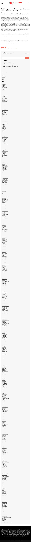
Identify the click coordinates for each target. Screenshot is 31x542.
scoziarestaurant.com (4, 503)
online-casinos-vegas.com (5, 180)
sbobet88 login (10, 534)
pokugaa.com (3, 350)
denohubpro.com (4, 271)
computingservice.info (4, 257)
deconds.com (3, 521)
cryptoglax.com (4, 393)
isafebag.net (3, 117)
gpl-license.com (4, 463)
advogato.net (3, 116)
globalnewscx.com (4, 266)
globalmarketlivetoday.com (5, 462)
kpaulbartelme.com (4, 307)
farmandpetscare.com (4, 256)
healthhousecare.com (4, 465)
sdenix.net (3, 113)
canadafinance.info (4, 157)
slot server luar (3, 530)
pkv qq (2, 529)
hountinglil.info (3, 219)
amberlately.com (4, 373)
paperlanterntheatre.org (5, 434)
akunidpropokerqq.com (5, 415)
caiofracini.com (4, 258)
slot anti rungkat (23, 530)
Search (3, 56)
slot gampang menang (13, 536)
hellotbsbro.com (4, 255)
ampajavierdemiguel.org (5, 371)
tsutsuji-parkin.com (4, 426)
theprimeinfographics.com (5, 310)
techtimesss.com (4, 102)
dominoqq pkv (27, 534)
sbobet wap (6, 530)
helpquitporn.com (4, 467)
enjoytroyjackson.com (4, 453)
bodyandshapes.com (4, 516)
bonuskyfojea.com (4, 326)
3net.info (3, 412)
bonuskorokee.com (4, 327)
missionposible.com (4, 179)
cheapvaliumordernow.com (5, 311)
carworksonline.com (4, 101)
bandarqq (3, 78)
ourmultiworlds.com (4, 87)
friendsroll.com (4, 408)
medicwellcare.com (4, 296)
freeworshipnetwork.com (5, 435)
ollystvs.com (3, 265)
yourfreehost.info (4, 397)
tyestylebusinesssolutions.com (5, 320)
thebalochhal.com (4, 368)
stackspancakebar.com (4, 165)
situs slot (27, 530)
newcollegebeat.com (4, 383)
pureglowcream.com (4, 143)
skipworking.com (4, 127)
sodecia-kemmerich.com (5, 313)
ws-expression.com (4, 488)
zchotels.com (3, 489)
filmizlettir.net (3, 86)
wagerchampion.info (4, 280)
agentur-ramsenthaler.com (5, 285)
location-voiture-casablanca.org (6, 306)
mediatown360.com (4, 177)
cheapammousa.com (4, 428)
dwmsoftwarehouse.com (5, 452)
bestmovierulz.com (4, 387)
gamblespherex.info (4, 284)
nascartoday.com (4, 481)
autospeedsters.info (4, 279)
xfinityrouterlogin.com (4, 181)
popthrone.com (4, 212)
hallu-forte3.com (4, 168)
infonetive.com (4, 153)
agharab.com (3, 427)
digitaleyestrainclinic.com (5, 178)
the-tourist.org (3, 115)
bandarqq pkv (8, 529)
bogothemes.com (4, 395)
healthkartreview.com (4, 466)
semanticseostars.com (4, 245)
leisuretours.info (4, 254)
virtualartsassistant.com (5, 309)
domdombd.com (4, 332)
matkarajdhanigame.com (5, 211)
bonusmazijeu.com (4, 325)
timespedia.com (4, 130)
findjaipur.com (3, 379)
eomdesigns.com (4, 286)
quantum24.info (4, 293)
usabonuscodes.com (4, 495)
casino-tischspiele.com (4, 123)
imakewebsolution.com (5, 214)
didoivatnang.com (4, 450)
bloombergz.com (4, 118)
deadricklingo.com (4, 282)
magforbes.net (3, 111)
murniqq (21, 534)
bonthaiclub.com (4, 401)
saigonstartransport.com (5, 151)
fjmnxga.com (3, 150)
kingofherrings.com (4, 138)
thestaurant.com (4, 322)
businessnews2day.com (5, 298)
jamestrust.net (3, 125)
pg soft (12, 530)
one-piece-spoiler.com (4, 273)
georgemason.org (4, 197)
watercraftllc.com (4, 436)
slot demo (25, 533)
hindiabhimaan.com (4, 185)
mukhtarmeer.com (4, 480)
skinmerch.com (4, 385)
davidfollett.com (4, 382)
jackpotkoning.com (4, 338)
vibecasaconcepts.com (4, 292)
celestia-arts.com (4, 90)
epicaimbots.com (4, 454)
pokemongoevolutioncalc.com (5, 346)
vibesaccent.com (4, 370)
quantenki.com (3, 294)
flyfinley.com (3, 217)
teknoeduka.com (4, 492)
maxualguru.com (4, 232)
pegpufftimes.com (4, 89)
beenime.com (3, 312)
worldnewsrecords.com (5, 299)
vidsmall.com (3, 297)
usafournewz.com (4, 367)
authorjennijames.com (4, 424)
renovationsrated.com (4, 502)
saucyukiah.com (4, 84)
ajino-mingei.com (4, 396)
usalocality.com (4, 366)
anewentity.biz (3, 140)
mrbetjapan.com (4, 139)
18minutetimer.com (4, 244)
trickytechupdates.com (4, 184)
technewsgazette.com (4, 136)
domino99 (4, 529)
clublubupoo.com (4, 324)
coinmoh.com (3, 447)
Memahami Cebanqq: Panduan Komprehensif (8, 62)
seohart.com (3, 504)
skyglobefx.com (4, 283)
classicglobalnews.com (4, 518)
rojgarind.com (3, 242)
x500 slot (28, 529)
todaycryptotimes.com (4, 494)
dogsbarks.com (4, 451)
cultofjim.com (3, 380)
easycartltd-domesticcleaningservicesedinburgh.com (8, 522)
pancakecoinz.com (4, 216)
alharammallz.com (4, 439)
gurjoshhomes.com (4, 399)
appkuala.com (3, 141)
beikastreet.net (4, 85)
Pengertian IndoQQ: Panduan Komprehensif (8, 63)
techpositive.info (4, 259)
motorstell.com (4, 104)
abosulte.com (3, 509)
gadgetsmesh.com (4, 252)
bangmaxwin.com (4, 152)
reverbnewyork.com (4, 384)
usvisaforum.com (4, 386)
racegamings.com (4, 348)
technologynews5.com (4, 491)
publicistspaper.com (4, 507)
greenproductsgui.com (4, 240)
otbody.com (3, 124)
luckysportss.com (4, 341)
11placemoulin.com (4, 226)
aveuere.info (3, 238)
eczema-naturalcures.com (5, 420)
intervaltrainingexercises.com (5, 319)
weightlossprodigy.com (5, 229)
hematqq (24, 534)
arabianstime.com (4, 442)
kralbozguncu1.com (4, 475)
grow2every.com (4, 464)
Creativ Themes (22, 540)
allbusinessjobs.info (4, 201)
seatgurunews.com (4, 411)
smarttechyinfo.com (4, 230)
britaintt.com (3, 520)
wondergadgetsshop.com (5, 410)
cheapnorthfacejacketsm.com (5, 398)
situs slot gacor (19, 530)
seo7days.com (3, 142)
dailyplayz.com (3, 333)
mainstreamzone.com (4, 246)
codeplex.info (3, 413)
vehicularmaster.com (4, 369)
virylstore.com (3, 103)
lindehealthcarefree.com (5, 200)
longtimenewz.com (4, 340)
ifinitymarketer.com (4, 337)
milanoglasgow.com (4, 167)
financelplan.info (4, 205)
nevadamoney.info (4, 158)
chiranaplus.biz (3, 164)
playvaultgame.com (4, 351)
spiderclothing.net (4, 409)
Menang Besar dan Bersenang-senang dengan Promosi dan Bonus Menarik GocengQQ (8, 53)
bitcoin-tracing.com (4, 515)
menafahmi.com (4, 479)
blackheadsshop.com (4, 305)
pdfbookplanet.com (4, 268)
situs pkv (3, 79)
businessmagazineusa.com (5, 295)
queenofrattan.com (4, 269)
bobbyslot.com (4, 225)
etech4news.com (4, 455)
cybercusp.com (4, 519)
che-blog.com (3, 215)
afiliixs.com (3, 438)
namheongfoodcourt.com (5, 166)
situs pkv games (4, 76)
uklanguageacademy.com (5, 199)
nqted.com (3, 482)
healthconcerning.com (4, 241)
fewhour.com (3, 243)
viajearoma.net (4, 425)
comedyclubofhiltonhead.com (5, 308)
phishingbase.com (4, 347)
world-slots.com (4, 213)
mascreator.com (4, 478)
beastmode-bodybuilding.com (5, 204)
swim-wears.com (4, 97)
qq (9, 535)
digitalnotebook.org (4, 231)
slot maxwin (14, 530)
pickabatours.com (4, 203)
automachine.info (4, 278)
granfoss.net (3, 171)
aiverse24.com (3, 510)
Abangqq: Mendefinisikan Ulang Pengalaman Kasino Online (23, 53)
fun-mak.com (3, 314)
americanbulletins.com (4, 440)
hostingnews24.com (4, 469)
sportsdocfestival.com (4, 354)
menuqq (18, 534)
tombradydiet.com (4, 400)
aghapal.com (3, 422)
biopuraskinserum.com (4, 155)
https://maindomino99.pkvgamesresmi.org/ (22, 536)
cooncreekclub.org (4, 88)
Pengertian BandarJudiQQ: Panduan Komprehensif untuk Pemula (10, 66)
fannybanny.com (4, 336)
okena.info (3, 414)
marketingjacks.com (4, 182)
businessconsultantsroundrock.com (6, 517)
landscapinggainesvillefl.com (5, 476)
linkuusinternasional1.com (5, 407)
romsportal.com (4, 353)
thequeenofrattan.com (4, 270)
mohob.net (3, 228)
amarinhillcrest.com (4, 114)
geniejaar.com (3, 224)
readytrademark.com (4, 501)
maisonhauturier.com (4, 477)
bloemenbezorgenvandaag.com (6, 144)
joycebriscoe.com (4, 374)
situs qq (22, 532)
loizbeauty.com (4, 128)
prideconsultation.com (4, 218)
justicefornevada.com (4, 253)
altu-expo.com (3, 423)
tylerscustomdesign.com (5, 100)
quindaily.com (3, 508)
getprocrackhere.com (4, 334)
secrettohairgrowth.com (5, 145)
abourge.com (3, 437)
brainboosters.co (4, 372)
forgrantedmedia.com (4, 98)
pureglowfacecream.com (5, 137)
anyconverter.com (4, 129)
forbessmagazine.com (4, 461)
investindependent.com (5, 474)
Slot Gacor (16, 48)
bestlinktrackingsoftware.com (5, 323)
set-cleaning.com (4, 505)
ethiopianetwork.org (4, 251)
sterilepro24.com (4, 300)
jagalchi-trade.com (4, 388)
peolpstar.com (3, 99)
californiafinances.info (4, 156)
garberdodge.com (4, 96)
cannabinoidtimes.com (4, 239)
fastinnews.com (4, 335)
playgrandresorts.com (4, 352)
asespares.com (4, 441)
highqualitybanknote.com (5, 468)
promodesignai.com (4, 506)
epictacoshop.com (4, 154)
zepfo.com (3, 490)
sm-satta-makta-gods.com (5, 496)
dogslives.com (3, 267)
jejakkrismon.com (4, 131)
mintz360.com (3, 227)
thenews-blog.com (4, 493)
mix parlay (28, 533)
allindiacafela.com (4, 172)
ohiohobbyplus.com (4, 394)
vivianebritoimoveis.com (5, 110)
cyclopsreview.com (4, 448)
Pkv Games (13, 48)
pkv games (3, 77)
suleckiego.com (4, 191)
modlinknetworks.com (4, 339)
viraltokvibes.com (4, 109)
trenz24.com (3, 126)
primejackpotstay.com (4, 349)
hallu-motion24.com (4, 169)
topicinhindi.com (4, 198)
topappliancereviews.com (5, 183)
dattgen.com (3, 449)
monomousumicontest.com (5, 281)
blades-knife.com (4, 272)
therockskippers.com (4, 170)
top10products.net (4, 202)
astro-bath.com (4, 421)
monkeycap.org (4, 112)
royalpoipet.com (4, 321)
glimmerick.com (4, 381)
